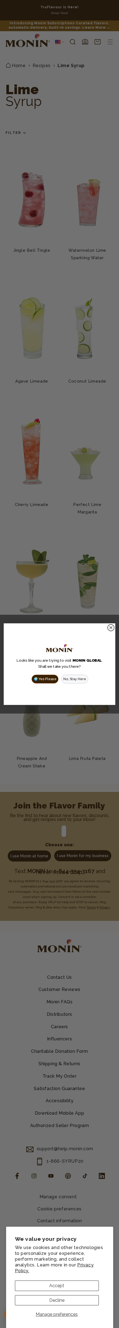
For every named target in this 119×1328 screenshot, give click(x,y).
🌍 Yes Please (45, 679)
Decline (56, 1300)
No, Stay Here (74, 679)
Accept (56, 1285)
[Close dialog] (111, 627)
